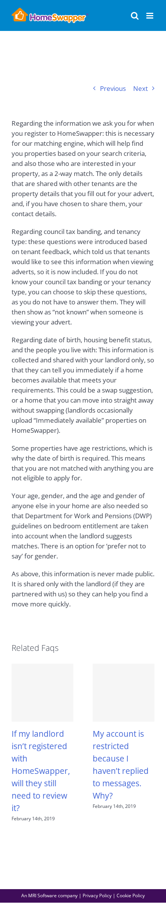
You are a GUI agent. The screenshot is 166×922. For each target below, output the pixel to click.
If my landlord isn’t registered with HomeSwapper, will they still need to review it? (41, 770)
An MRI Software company (49, 895)
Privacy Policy (97, 895)
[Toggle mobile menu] (150, 16)
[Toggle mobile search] (135, 16)
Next (140, 88)
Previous (113, 88)
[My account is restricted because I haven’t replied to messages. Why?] (123, 693)
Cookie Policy (131, 895)
